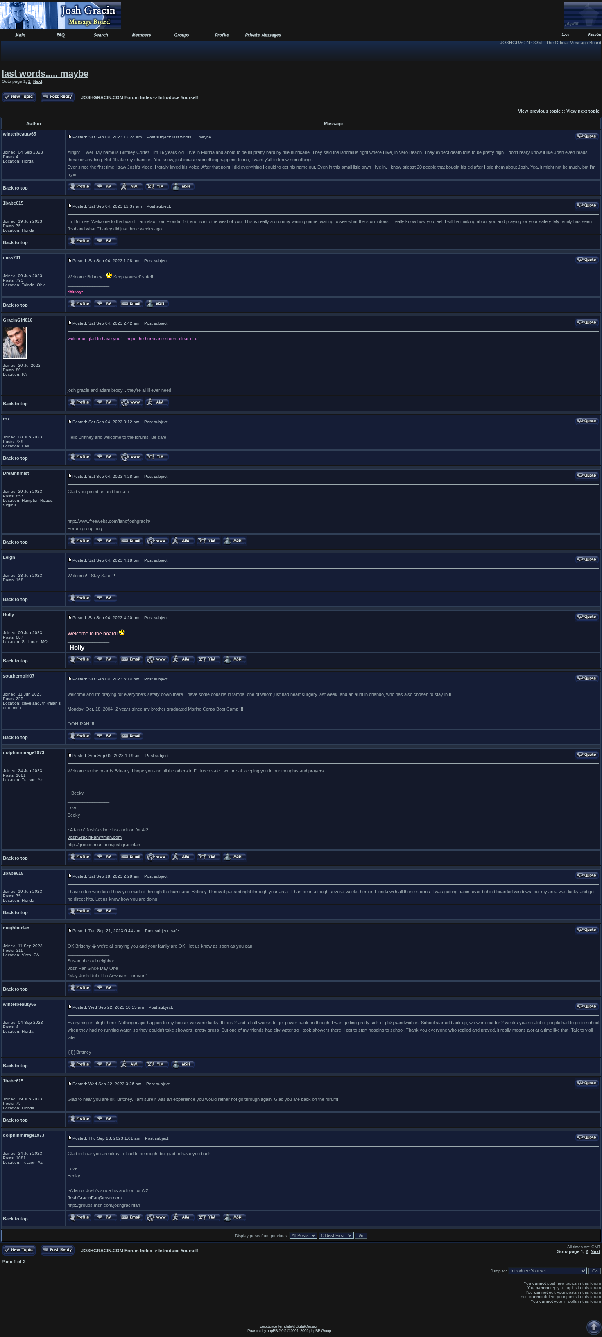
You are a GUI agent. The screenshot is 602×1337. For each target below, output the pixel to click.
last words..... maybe (45, 73)
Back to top (15, 187)
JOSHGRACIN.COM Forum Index (116, 97)
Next (37, 81)
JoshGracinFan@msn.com (95, 837)
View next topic (583, 110)
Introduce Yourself (178, 97)
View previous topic (539, 110)
